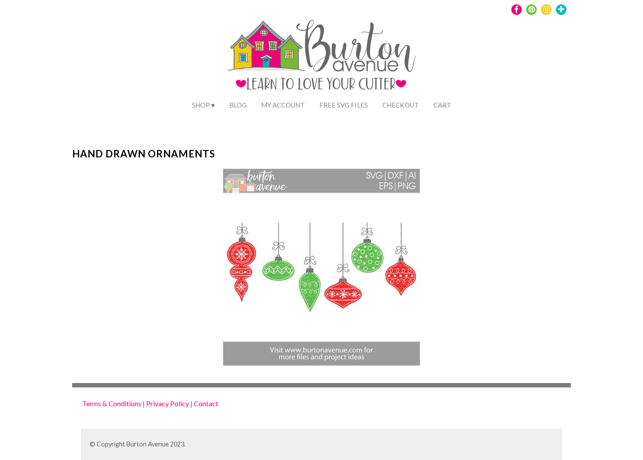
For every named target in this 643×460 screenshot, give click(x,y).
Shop (201, 105)
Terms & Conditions (111, 403)
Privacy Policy (167, 403)
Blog (238, 105)
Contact (206, 403)
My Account (283, 105)
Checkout (400, 105)
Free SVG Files (343, 105)
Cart (442, 105)
